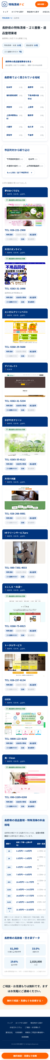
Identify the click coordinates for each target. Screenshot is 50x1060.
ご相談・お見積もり (32, 1027)
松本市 (32, 159)
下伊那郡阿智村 (15, 159)
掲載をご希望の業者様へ (34, 1032)
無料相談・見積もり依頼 (25, 1055)
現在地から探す (33, 11)
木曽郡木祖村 (14, 165)
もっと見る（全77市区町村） (18, 172)
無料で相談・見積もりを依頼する (24, 1000)
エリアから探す (17, 11)
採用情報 (25, 1037)
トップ (5, 11)
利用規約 (18, 1032)
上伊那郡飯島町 (35, 165)
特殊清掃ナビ (7, 18)
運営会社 (9, 1032)
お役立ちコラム (16, 1027)
